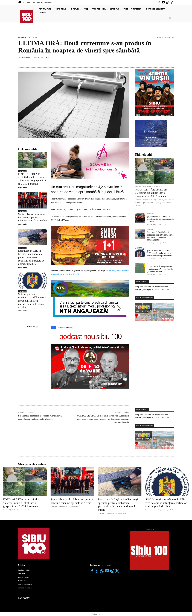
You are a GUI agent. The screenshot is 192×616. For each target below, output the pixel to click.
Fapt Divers (32, 37)
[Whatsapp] (167, 3)
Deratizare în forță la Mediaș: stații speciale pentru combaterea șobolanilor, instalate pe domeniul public (31, 257)
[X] (159, 61)
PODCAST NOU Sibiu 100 (90, 299)
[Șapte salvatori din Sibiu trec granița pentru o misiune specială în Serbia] (32, 200)
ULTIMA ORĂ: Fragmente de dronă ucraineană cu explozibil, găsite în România (160, 269)
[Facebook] (159, 3)
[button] (170, 18)
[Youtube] (163, 3)
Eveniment (22, 37)
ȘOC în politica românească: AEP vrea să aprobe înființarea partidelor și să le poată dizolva (32, 300)
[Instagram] (112, 533)
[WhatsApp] (171, 61)
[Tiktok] (172, 3)
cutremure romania (65, 290)
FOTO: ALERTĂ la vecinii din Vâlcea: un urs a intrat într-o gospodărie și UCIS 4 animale (32, 178)
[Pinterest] (165, 61)
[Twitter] (117, 533)
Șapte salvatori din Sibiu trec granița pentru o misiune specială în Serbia (32, 217)
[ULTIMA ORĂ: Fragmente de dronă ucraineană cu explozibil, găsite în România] (140, 268)
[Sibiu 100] (26, 16)
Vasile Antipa (26, 57)
